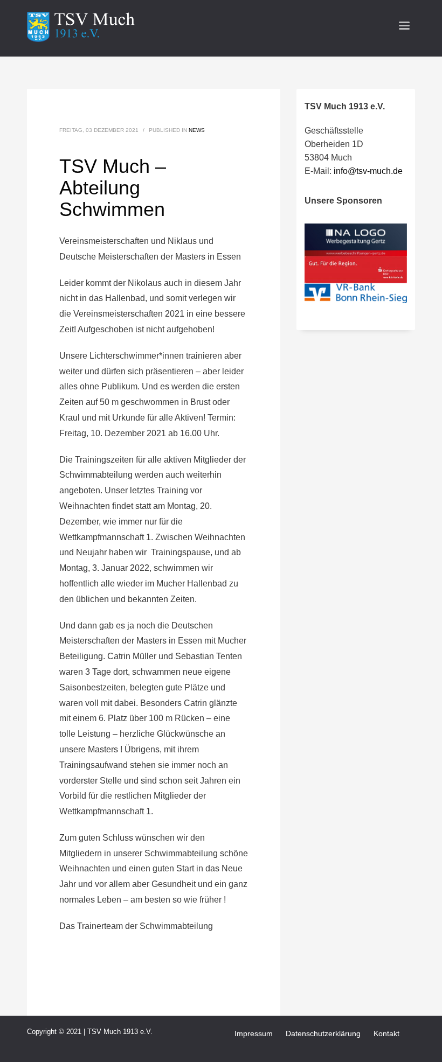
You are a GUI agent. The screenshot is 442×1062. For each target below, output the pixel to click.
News (197, 130)
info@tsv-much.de (368, 171)
